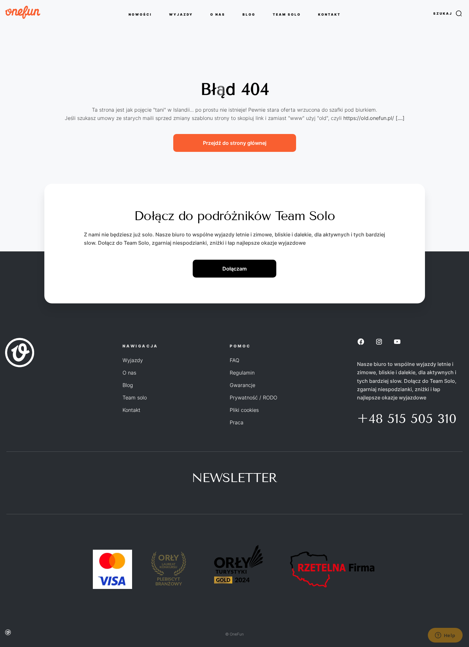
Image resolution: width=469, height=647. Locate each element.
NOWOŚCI (140, 14)
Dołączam (234, 268)
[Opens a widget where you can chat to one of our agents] (445, 636)
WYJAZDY (181, 14)
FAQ (234, 360)
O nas (129, 372)
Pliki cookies (244, 410)
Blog (128, 385)
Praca (236, 422)
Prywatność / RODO (253, 397)
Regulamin (242, 372)
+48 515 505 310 (407, 418)
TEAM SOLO (287, 14)
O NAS (217, 14)
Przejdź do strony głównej (234, 143)
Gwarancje (242, 385)
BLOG (249, 14)
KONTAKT (329, 14)
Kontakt (131, 410)
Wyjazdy (133, 360)
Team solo (135, 397)
